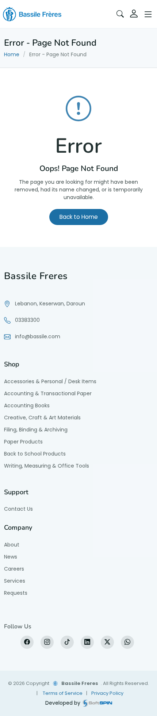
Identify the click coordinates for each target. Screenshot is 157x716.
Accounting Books (27, 405)
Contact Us (18, 509)
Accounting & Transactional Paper (48, 393)
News (10, 556)
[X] (107, 642)
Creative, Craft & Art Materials (42, 417)
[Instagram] (47, 642)
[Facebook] (27, 642)
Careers (14, 568)
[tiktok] (67, 642)
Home (11, 54)
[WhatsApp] (127, 642)
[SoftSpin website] (97, 703)
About (11, 544)
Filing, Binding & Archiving (36, 429)
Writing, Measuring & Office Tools (46, 465)
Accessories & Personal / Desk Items (50, 381)
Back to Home (79, 217)
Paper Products (23, 441)
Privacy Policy (107, 693)
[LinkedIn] (87, 642)
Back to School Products (35, 453)
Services (14, 580)
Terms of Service (63, 693)
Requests (15, 593)
